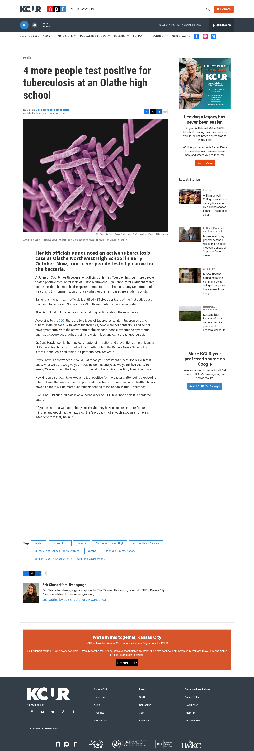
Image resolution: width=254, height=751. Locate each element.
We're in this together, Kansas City (127, 637)
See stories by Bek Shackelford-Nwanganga (74, 599)
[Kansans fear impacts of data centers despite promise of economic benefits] (190, 313)
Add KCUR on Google (204, 386)
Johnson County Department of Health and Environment (70, 558)
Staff (142, 697)
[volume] (34, 25)
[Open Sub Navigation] (52, 36)
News (46, 36)
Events (143, 689)
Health (27, 57)
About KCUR (100, 689)
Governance (191, 705)
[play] (24, 25)
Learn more (204, 163)
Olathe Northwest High (110, 543)
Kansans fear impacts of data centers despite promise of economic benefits (214, 322)
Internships (145, 720)
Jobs (142, 713)
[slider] (40, 25)
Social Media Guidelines (197, 689)
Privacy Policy (192, 720)
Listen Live (99, 697)
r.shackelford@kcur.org (80, 594)
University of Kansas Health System (57, 551)
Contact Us (145, 705)
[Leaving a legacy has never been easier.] (205, 83)
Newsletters (100, 720)
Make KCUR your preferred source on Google (205, 359)
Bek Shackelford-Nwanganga (53, 110)
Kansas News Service (146, 543)
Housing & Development (210, 308)
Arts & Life (65, 36)
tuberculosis (60, 543)
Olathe (92, 551)
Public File (190, 713)
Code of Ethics (193, 697)
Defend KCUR (127, 663)
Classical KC (181, 36)
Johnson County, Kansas (120, 551)
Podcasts (99, 713)
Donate (225, 9)
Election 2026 (29, 36)
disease (82, 543)
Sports (207, 190)
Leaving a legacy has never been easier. (204, 119)
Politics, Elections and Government (213, 230)
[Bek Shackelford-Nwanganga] (31, 593)
